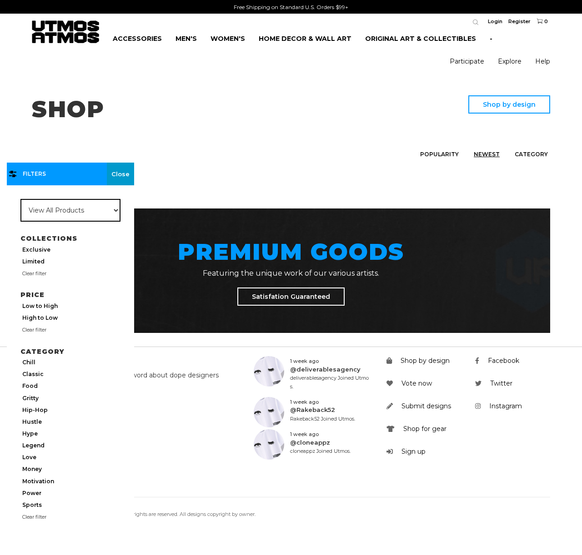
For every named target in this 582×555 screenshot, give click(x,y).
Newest (487, 154)
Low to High (40, 305)
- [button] (491, 39)
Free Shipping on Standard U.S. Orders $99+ (291, 7)
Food (30, 385)
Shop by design (509, 104)
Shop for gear (424, 429)
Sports (32, 504)
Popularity (439, 154)
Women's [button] (228, 39)
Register (519, 21)
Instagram (504, 406)
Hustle (32, 421)
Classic (33, 374)
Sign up (413, 451)
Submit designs (425, 406)
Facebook (502, 361)
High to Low (40, 317)
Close (120, 174)
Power (31, 493)
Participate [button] (467, 61)
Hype (30, 433)
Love (29, 457)
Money (32, 469)
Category (531, 154)
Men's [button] (186, 39)
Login (495, 21)
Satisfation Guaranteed (291, 296)
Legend (33, 445)
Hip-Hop (35, 409)
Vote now (416, 383)
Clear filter (34, 273)
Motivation (38, 481)
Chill (28, 362)
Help (542, 61)
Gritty (30, 398)
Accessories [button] (137, 39)
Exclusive (36, 249)
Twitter (500, 383)
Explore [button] (510, 61)
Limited (33, 261)
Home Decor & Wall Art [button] (305, 39)
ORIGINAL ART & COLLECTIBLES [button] (420, 39)
